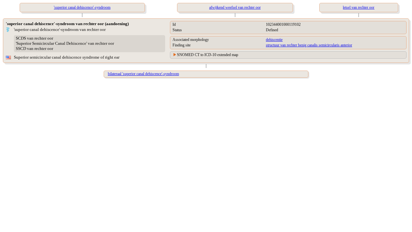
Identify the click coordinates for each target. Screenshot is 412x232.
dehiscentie (274, 39)
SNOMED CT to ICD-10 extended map (207, 55)
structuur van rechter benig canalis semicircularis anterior (309, 45)
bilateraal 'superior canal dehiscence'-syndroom (143, 74)
